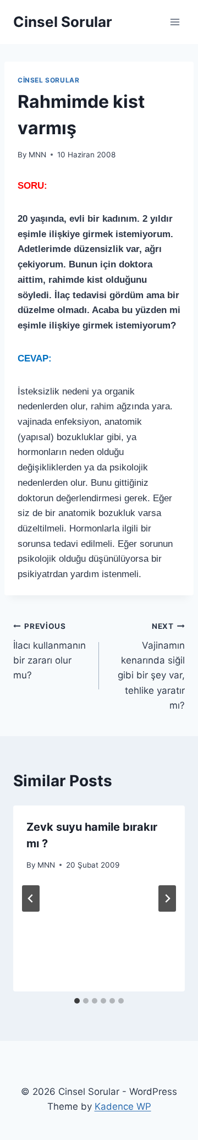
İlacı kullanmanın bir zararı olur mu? (49, 651)
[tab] (77, 1001)
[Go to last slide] (31, 898)
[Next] (167, 898)
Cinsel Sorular (48, 80)
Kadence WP (123, 1106)
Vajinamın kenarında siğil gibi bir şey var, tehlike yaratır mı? (151, 666)
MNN (37, 154)
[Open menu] (174, 21)
